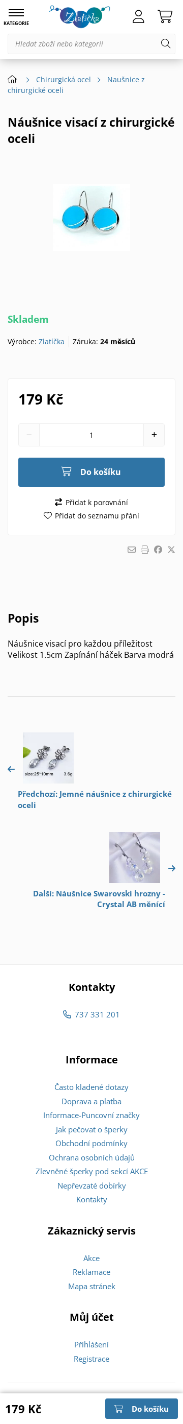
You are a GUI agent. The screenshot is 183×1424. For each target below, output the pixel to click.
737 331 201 (97, 1014)
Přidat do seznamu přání (97, 515)
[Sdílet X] (171, 549)
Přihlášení (91, 1344)
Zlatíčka (52, 341)
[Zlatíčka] (79, 17)
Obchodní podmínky (91, 1143)
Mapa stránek (91, 1286)
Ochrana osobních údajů (92, 1157)
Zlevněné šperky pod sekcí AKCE (92, 1171)
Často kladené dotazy (91, 1087)
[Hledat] (165, 44)
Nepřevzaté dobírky (91, 1185)
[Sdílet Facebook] (158, 549)
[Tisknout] (145, 549)
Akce (91, 1258)
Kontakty (91, 1199)
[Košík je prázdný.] (165, 17)
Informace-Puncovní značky (91, 1115)
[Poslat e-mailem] (132, 549)
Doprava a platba (91, 1101)
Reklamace (91, 1272)
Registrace (91, 1359)
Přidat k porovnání (97, 502)
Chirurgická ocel (63, 79)
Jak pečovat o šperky (92, 1129)
